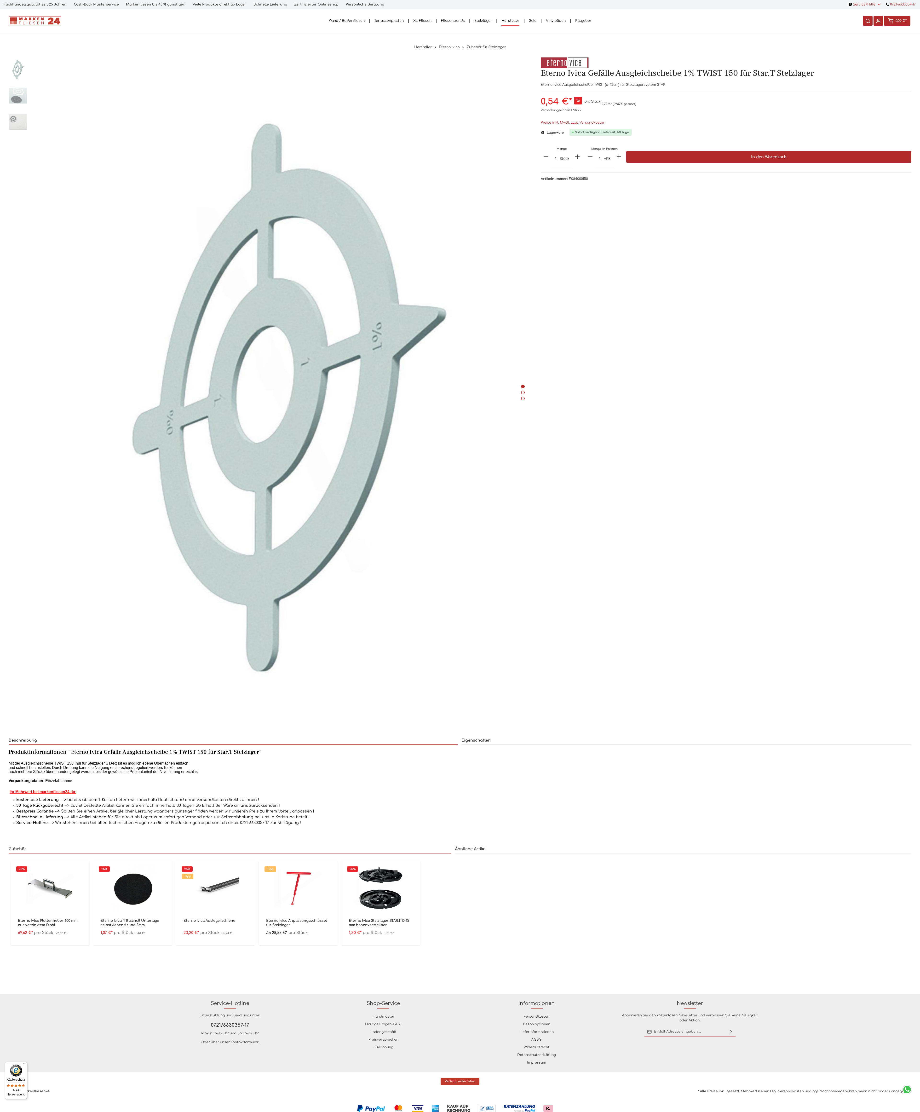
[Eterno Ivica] (565, 62)
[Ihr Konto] (878, 21)
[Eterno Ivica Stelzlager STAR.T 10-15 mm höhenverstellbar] (380, 888)
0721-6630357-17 (902, 4)
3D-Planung (383, 1047)
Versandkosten (536, 1016)
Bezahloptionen (536, 1024)
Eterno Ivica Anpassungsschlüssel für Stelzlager (296, 923)
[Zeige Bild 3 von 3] (523, 398)
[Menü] (24, 1065)
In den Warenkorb (769, 157)
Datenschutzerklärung (536, 1055)
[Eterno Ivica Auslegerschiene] (215, 888)
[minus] (546, 156)
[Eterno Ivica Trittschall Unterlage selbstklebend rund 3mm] (132, 888)
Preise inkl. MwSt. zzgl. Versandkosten (573, 122)
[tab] (233, 740)
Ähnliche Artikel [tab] (471, 849)
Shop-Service (383, 1003)
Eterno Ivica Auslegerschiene (209, 920)
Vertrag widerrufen (460, 1081)
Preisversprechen (383, 1039)
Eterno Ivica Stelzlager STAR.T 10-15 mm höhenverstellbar (379, 923)
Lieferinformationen (536, 1032)
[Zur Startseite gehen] (35, 21)
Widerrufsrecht (536, 1047)
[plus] (577, 156)
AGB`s (536, 1039)
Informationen (536, 1003)
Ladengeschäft (383, 1032)
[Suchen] (868, 21)
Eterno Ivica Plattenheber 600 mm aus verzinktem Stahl (47, 923)
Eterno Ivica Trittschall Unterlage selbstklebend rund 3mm (130, 923)
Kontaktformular (245, 1042)
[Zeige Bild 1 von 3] (523, 386)
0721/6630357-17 (230, 1025)
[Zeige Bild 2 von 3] (523, 392)
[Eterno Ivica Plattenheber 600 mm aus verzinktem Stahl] (50, 888)
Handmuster (383, 1016)
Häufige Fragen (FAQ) (383, 1024)
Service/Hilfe (864, 4)
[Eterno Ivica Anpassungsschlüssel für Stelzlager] (298, 888)
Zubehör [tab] (17, 849)
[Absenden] (731, 1032)
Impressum (536, 1062)
